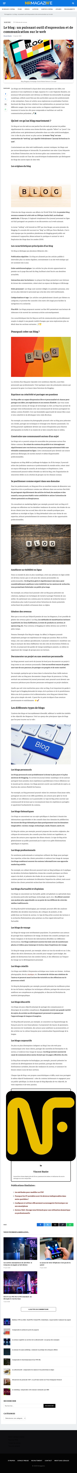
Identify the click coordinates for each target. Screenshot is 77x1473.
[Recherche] (73, 3)
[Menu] (4, 3)
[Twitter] (6, 99)
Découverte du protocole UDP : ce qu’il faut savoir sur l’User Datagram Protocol (37, 1380)
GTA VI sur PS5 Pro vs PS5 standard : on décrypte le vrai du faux (18, 1297)
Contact (48, 1460)
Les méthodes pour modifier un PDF (29, 1192)
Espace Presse (23, 1460)
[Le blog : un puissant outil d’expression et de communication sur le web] (38, 59)
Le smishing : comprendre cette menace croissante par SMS (30, 1389)
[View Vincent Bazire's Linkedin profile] (41, 1165)
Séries (27, 9)
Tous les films (13, 1440)
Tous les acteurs (14, 1446)
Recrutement (36, 1460)
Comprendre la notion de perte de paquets (25, 1330)
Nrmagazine (7, 14)
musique (30, 974)
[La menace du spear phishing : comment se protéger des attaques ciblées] (7, 1351)
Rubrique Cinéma (8, 9)
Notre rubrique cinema (16, 1437)
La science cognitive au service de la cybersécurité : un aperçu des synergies (35, 1340)
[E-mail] (6, 104)
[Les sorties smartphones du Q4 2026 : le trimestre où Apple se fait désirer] (20, 1248)
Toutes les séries (14, 1443)
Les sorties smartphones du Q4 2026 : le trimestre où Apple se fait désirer (18, 1264)
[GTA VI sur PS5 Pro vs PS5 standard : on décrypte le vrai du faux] (20, 1282)
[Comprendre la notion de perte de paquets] (7, 1331)
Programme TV (69, 9)
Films (20, 9)
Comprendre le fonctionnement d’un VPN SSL (26, 1360)
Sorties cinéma (47, 9)
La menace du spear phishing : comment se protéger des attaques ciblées (35, 1350)
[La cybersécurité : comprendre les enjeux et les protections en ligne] (7, 1371)
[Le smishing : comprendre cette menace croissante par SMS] (7, 1391)
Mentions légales (61, 1460)
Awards (58, 9)
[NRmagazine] (38, 3)
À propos (11, 1460)
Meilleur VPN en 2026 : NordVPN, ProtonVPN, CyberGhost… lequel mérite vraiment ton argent (41, 1320)
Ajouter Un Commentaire (38, 1309)
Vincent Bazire (8, 36)
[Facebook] (6, 94)
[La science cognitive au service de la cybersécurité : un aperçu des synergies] (7, 1341)
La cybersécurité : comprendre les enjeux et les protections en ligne (33, 1370)
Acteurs (35, 9)
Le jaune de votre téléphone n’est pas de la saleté (55, 1264)
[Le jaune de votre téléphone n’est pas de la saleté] (56, 1248)
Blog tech (7, 22)
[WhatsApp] (6, 109)
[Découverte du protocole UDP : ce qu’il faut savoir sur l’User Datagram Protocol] (7, 1381)
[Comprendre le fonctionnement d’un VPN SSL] (7, 1361)
